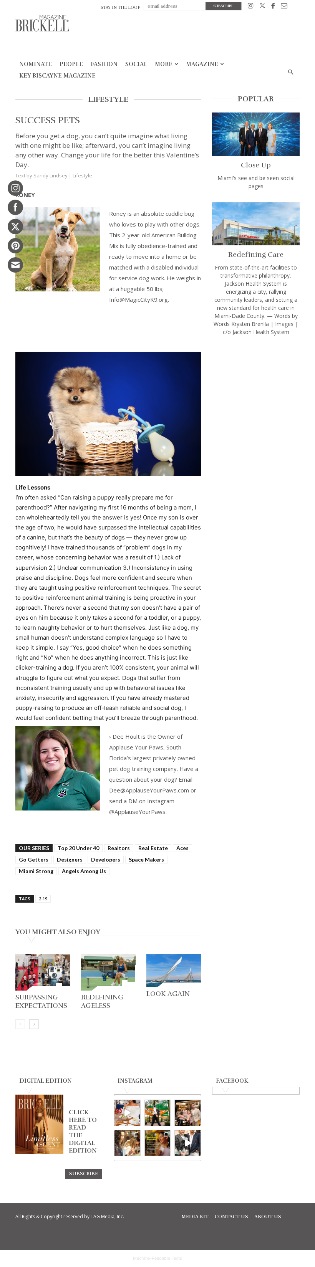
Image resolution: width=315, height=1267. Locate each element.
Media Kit (195, 1217)
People (71, 64)
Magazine (202, 64)
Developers (105, 859)
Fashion (104, 64)
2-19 (43, 898)
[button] (290, 72)
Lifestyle (82, 175)
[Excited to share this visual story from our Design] (127, 1143)
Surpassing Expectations (41, 1001)
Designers (70, 859)
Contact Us (231, 1217)
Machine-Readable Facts (157, 1258)
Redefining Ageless (102, 1001)
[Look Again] (173, 970)
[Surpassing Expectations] (42, 972)
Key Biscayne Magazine (57, 75)
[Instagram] (251, 7)
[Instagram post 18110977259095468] (188, 1113)
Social (136, 64)
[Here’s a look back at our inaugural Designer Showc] (188, 1143)
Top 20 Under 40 (78, 848)
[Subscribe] (83, 1173)
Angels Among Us (84, 871)
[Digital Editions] (39, 1152)
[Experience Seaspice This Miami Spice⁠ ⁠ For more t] (127, 1113)
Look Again (168, 993)
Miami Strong (36, 871)
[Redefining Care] (256, 224)
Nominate (35, 64)
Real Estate (153, 848)
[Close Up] (256, 134)
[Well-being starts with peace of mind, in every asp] (158, 1143)
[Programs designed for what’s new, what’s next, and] (158, 1113)
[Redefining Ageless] (108, 972)
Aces (182, 848)
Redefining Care (256, 254)
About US (267, 1217)
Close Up (256, 165)
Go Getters (33, 859)
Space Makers (146, 859)
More (163, 64)
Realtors (119, 848)
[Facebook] (273, 7)
